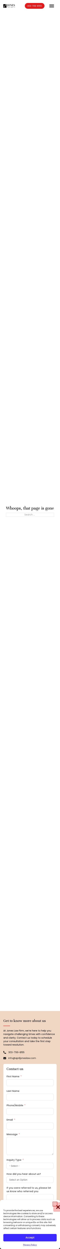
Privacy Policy (30, 1244)
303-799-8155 (34, 5)
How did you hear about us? (23, 1174)
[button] (55, 1204)
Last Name (12, 1091)
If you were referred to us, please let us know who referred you (28, 1189)
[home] (9, 6)
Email (9, 1119)
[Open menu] (52, 6)
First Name (12, 1076)
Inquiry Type (13, 1160)
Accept (30, 1237)
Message (12, 1134)
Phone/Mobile (14, 1105)
